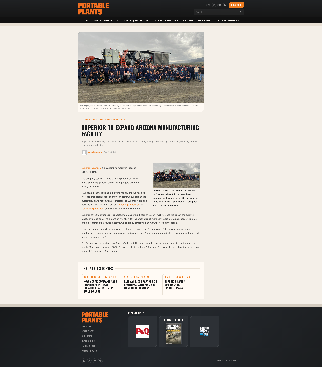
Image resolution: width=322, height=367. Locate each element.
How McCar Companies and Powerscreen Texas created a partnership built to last (100, 286)
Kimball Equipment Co (128, 204)
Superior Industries (91, 167)
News (124, 120)
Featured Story (109, 120)
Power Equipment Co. (93, 208)
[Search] (240, 12)
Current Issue (92, 277)
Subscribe (236, 4)
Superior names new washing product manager (176, 285)
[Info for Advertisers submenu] (238, 20)
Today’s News (89, 120)
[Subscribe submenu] (194, 20)
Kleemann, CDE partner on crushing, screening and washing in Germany (140, 285)
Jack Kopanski (95, 152)
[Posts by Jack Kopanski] (84, 152)
